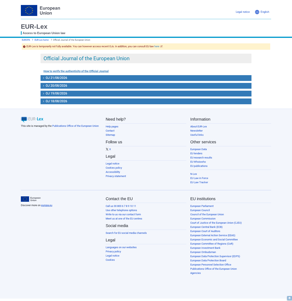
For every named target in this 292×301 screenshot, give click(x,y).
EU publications (199, 165)
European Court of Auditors (205, 231)
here (156, 46)
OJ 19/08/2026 (56, 93)
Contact (110, 130)
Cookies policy (114, 167)
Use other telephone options (121, 210)
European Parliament (202, 206)
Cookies (110, 259)
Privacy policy (113, 251)
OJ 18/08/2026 (56, 101)
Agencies (195, 272)
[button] (262, 12)
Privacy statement (116, 176)
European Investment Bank (205, 247)
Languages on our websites (121, 247)
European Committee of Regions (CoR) (211, 243)
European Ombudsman (203, 252)
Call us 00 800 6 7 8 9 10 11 (121, 206)
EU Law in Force (199, 178)
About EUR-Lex (198, 126)
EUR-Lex (34, 26)
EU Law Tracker (199, 182)
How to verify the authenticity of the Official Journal (76, 71)
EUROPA (26, 40)
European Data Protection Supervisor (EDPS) (215, 256)
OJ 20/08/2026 (56, 86)
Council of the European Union (207, 214)
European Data (198, 149)
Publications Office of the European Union (75, 125)
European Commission (203, 218)
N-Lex (193, 173)
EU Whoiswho (198, 161)
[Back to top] (289, 298)
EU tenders (196, 153)
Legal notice (112, 163)
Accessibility (113, 171)
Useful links (197, 134)
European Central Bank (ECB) (206, 226)
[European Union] (31, 199)
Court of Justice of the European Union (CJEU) (216, 222)
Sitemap (110, 134)
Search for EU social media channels (126, 232)
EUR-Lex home (42, 40)
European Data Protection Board (208, 260)
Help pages (112, 126)
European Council (200, 210)
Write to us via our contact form (123, 214)
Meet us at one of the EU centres (124, 218)
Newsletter (196, 130)
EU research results (201, 157)
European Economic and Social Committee (214, 239)
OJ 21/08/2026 (56, 78)
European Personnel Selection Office (210, 264)
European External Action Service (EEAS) (212, 235)
